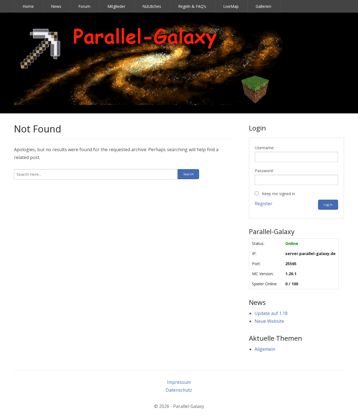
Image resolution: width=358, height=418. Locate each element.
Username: (264, 147)
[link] (148, 63)
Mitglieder (116, 6)
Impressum (179, 382)
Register (263, 203)
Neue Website (269, 321)
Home (28, 6)
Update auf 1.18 (271, 313)
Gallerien (263, 6)
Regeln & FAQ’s (192, 6)
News (56, 6)
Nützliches (151, 6)
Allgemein (265, 349)
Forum (84, 6)
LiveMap (231, 6)
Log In (328, 204)
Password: (264, 170)
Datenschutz (179, 390)
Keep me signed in (278, 193)
